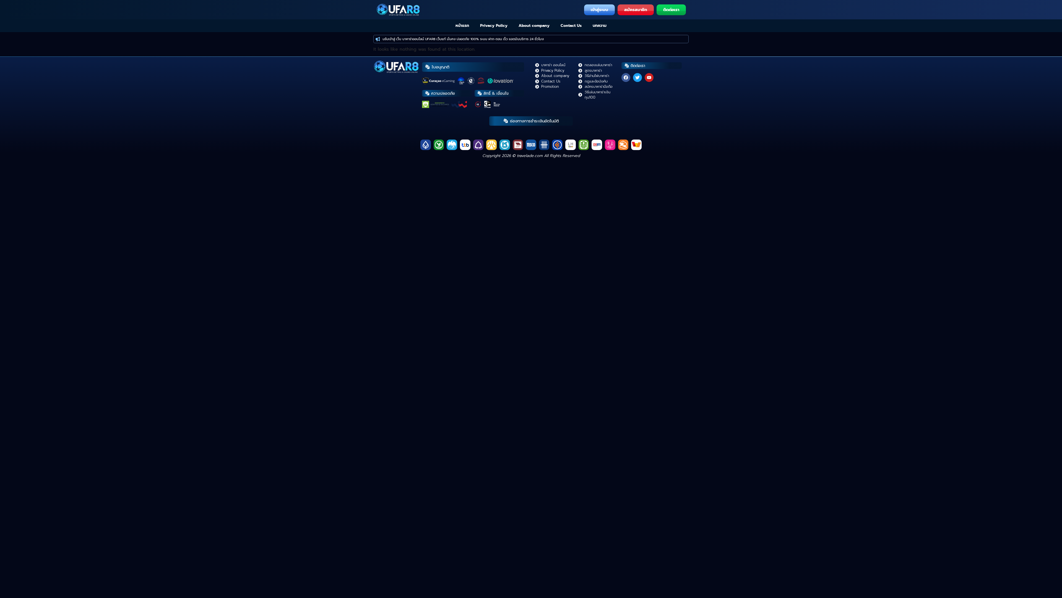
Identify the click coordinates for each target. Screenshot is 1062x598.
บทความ (600, 26)
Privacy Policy (493, 26)
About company (534, 26)
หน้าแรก (462, 26)
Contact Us (571, 26)
